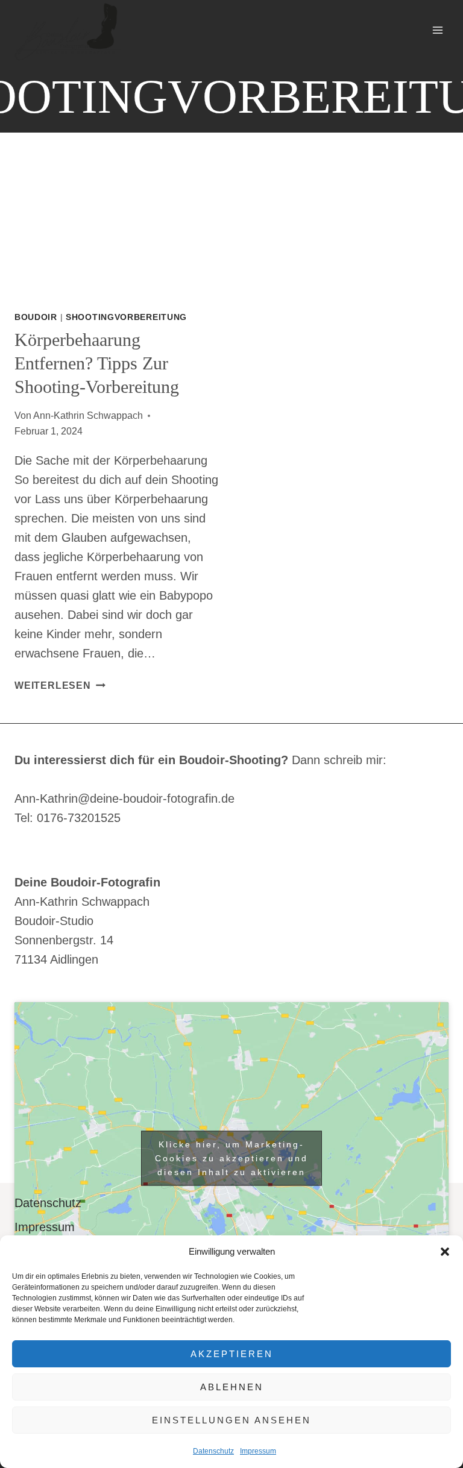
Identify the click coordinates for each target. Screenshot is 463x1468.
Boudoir (35, 317)
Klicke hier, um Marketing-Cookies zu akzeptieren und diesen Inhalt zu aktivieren (231, 1158)
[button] (445, 1252)
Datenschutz (213, 1451)
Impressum (258, 1451)
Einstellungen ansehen (231, 1420)
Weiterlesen (60, 685)
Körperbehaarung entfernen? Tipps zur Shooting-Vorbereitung (96, 363)
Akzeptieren (232, 1354)
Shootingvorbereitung (126, 317)
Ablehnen (231, 1387)
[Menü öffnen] (437, 29)
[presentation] (116, 230)
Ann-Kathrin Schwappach (88, 415)
